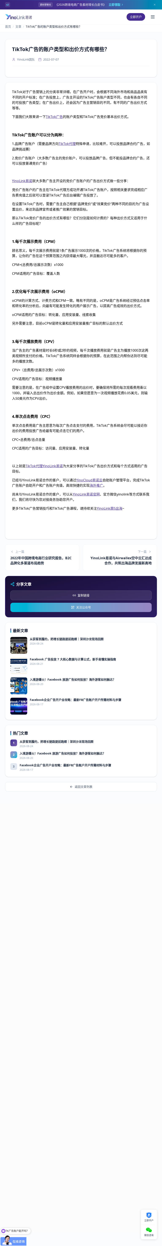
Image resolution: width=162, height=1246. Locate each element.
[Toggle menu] (152, 17)
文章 (18, 26)
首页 (8, 26)
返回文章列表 (83, 787)
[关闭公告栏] (154, 4)
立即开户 (136, 17)
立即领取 (114, 5)
